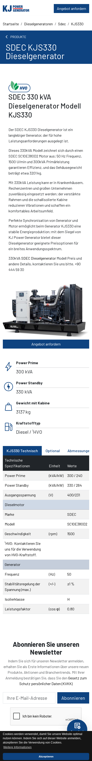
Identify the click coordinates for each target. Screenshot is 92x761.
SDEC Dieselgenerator (38, 258)
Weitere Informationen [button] (17, 747)
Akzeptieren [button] (46, 756)
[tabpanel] (46, 534)
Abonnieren (73, 698)
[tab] (22, 450)
